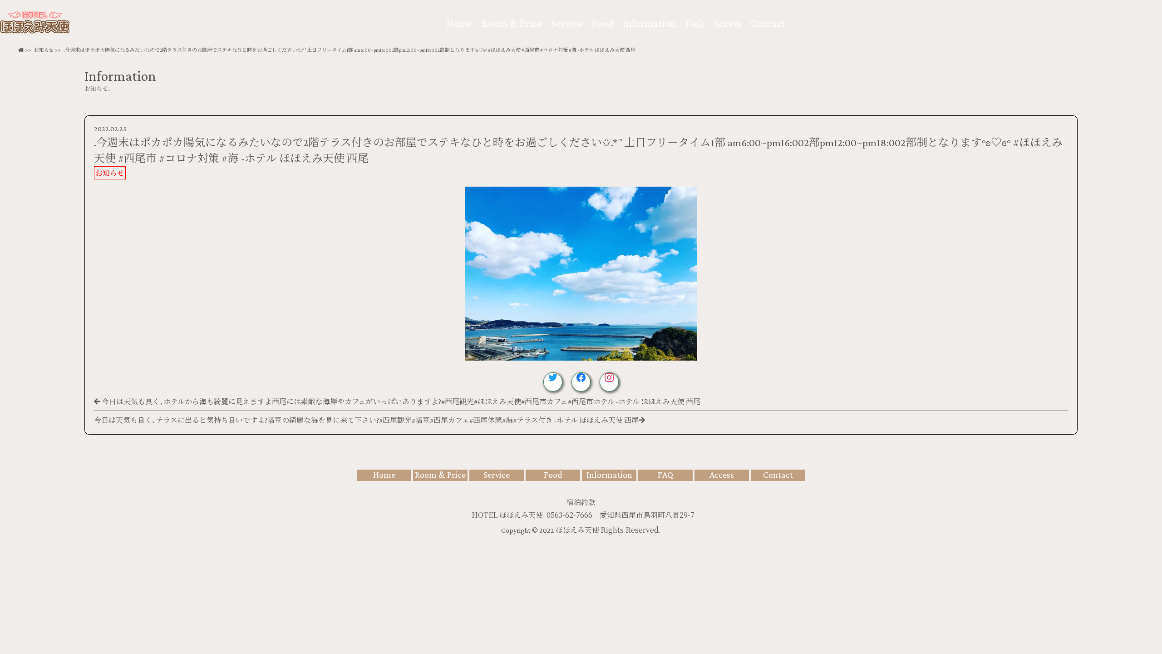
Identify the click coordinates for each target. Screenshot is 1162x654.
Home (459, 23)
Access (727, 23)
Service (567, 23)
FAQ (694, 23)
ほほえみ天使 (578, 530)
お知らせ (44, 50)
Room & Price (512, 23)
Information (649, 23)
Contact (768, 23)
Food (603, 23)
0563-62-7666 (569, 515)
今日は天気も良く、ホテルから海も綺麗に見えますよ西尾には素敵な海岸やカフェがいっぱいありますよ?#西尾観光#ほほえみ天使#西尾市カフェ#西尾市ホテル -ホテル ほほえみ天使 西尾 (401, 402)
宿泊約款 (581, 502)
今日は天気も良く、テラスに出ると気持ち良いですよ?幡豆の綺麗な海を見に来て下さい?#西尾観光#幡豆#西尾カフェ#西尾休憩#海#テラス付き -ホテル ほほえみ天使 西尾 (366, 420)
